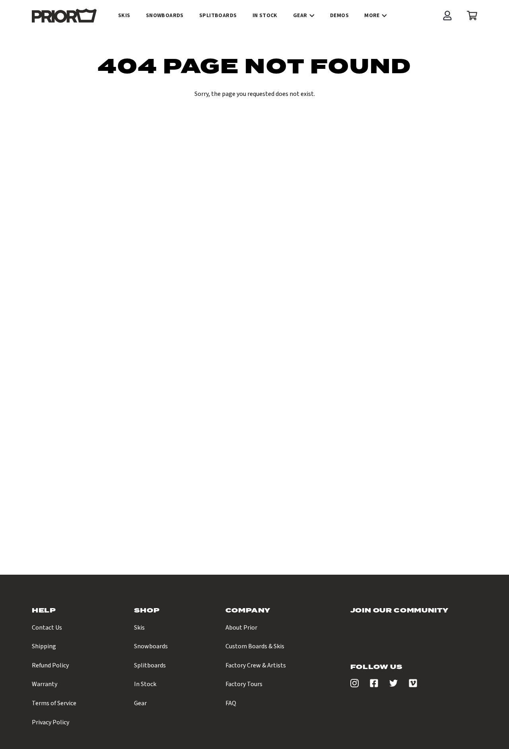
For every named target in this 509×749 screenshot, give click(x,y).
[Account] (447, 15)
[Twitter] (393, 685)
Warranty (44, 684)
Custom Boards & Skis (254, 646)
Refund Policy (50, 665)
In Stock (145, 684)
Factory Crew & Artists (255, 665)
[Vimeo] (413, 685)
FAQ (230, 703)
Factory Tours (243, 684)
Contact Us (47, 627)
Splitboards (150, 665)
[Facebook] (374, 685)
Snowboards (151, 646)
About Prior (241, 627)
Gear (300, 16)
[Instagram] (354, 685)
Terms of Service (54, 703)
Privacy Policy (50, 722)
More (372, 16)
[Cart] (469, 15)
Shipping (44, 646)
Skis (139, 627)
